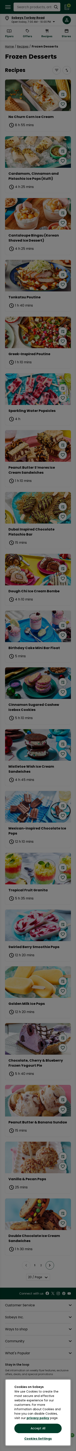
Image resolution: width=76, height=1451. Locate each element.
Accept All (38, 1428)
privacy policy (38, 1418)
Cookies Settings (38, 1438)
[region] (38, 1412)
